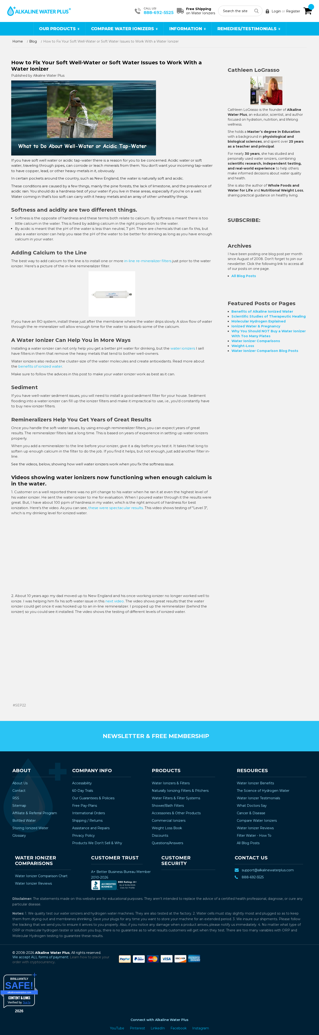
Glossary (19, 835)
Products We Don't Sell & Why (97, 843)
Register (293, 11)
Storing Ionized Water (30, 828)
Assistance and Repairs (91, 828)
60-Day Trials (82, 791)
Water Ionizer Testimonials (258, 798)
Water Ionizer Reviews (255, 828)
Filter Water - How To (254, 835)
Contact (18, 791)
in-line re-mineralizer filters (147, 261)
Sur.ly (27, 1002)
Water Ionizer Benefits (255, 783)
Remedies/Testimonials (246, 28)
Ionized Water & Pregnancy (255, 326)
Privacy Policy (83, 835)
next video (114, 601)
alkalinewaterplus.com (19, 992)
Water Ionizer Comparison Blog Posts (264, 351)
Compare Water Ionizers (122, 28)
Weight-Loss (242, 346)
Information (185, 28)
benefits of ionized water (40, 366)
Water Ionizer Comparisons (255, 341)
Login (276, 11)
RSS (15, 798)
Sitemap (19, 805)
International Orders (88, 813)
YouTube (117, 1028)
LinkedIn (158, 1028)
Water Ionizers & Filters (171, 783)
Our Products (57, 28)
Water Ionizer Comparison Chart (41, 876)
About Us (20, 783)
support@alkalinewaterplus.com (268, 870)
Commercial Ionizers (168, 820)
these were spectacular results (115, 508)
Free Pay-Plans (84, 805)
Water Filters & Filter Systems (176, 798)
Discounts (160, 835)
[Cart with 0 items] (307, 10)
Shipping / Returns (87, 820)
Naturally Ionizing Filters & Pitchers (180, 791)
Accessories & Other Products (176, 813)
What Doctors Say (252, 805)
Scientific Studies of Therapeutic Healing (268, 316)
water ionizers (182, 348)
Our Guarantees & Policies (93, 798)
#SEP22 (19, 705)
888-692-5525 (159, 12)
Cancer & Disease (251, 813)
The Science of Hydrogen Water (263, 791)
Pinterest (138, 1028)
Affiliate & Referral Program (34, 813)
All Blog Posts (243, 276)
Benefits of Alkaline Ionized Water (262, 311)
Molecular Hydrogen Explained (258, 321)
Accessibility (82, 783)
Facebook (179, 1028)
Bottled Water (24, 820)
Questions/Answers (167, 843)
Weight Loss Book (167, 828)
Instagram (200, 1028)
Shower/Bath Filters (168, 805)
